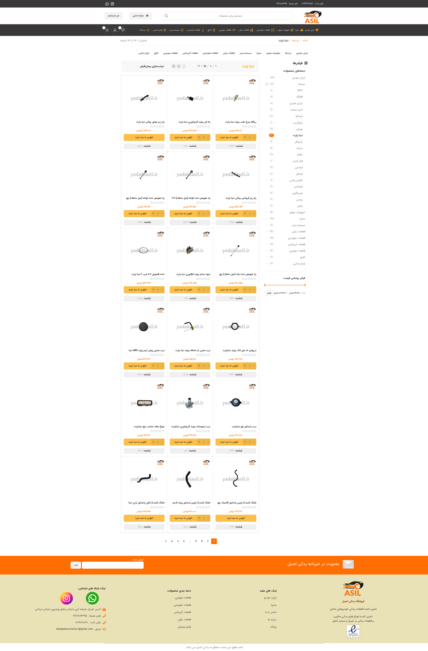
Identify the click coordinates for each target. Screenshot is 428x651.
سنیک (299, 148)
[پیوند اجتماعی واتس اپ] (107, 4)
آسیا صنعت (296, 110)
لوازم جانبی (299, 264)
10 (172, 541)
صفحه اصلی (138, 16)
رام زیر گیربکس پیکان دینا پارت (241, 198)
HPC (300, 91)
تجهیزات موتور (297, 212)
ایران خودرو (299, 78)
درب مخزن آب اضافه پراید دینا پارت (192, 350)
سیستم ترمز (298, 225)
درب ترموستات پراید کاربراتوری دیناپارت (190, 426)
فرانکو (299, 174)
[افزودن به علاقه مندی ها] (218, 98)
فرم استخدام (113, 16)
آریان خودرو (296, 103)
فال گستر (298, 161)
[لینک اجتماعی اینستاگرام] (112, 4)
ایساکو (299, 116)
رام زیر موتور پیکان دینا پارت (150, 122)
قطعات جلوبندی (296, 238)
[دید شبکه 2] (178, 66)
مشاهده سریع (218, 91)
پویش (299, 129)
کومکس (298, 187)
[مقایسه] (218, 83)
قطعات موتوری (297, 251)
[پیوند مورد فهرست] (235, 598)
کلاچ (302, 257)
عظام (300, 154)
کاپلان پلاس (296, 180)
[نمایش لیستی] (183, 66)
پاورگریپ (298, 123)
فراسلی (299, 167)
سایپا (302, 219)
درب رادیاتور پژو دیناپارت (244, 426)
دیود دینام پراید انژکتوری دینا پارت (193, 274)
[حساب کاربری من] (115, 30)
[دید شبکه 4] (173, 66)
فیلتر (269, 293)
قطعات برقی (298, 231)
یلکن (300, 206)
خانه (305, 40)
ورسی (299, 199)
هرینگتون (297, 193)
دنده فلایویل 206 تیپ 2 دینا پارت (148, 274)
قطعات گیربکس (296, 244)
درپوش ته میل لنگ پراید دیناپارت (239, 350)
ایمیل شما (138, 559)
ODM (300, 97)
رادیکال (299, 142)
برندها (295, 40)
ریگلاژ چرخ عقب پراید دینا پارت (240, 122)
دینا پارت (298, 135)
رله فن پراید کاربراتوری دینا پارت (194, 122)
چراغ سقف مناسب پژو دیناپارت (149, 426)
